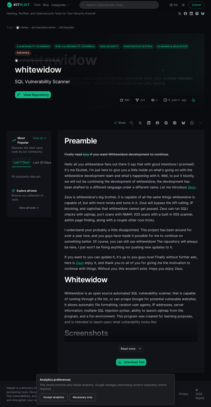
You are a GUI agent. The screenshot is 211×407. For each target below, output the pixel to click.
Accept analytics (53, 397)
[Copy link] (131, 123)
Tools (37, 4)
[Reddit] (166, 123)
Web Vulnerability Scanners (75, 46)
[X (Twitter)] (179, 13)
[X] (140, 123)
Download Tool (134, 362)
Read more (128, 348)
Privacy (183, 393)
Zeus (192, 187)
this (86, 154)
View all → (39, 138)
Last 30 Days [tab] (42, 162)
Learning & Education (172, 46)
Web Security (109, 46)
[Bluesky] (202, 13)
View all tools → (29, 207)
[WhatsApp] (192, 123)
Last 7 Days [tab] (21, 162)
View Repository (36, 95)
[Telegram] (174, 123)
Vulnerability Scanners (33, 46)
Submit (196, 4)
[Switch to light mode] (183, 5)
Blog (46, 4)
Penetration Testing (138, 46)
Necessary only (82, 397)
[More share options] (200, 123)
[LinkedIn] (191, 13)
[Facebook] (185, 13)
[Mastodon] (197, 13)
